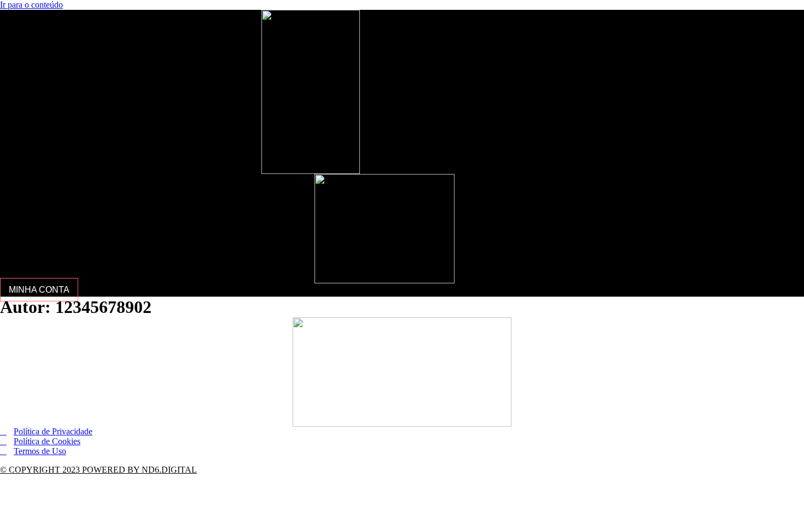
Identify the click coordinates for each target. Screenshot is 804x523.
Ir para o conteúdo (31, 4)
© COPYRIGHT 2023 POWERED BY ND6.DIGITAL (98, 469)
